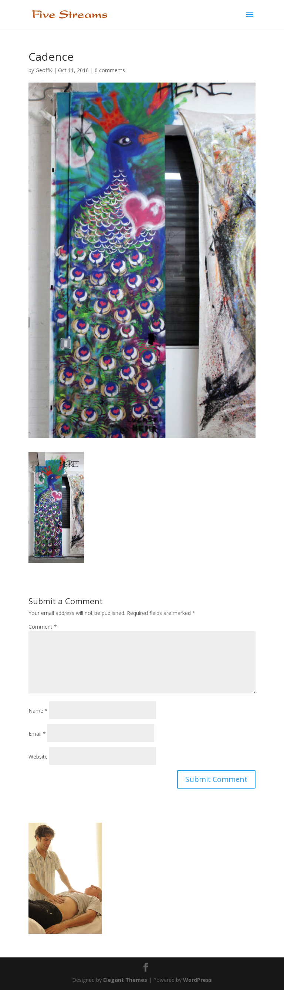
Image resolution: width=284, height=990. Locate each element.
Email (37, 733)
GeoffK (44, 70)
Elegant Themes (125, 979)
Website (38, 756)
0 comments (110, 70)
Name (38, 710)
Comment (42, 626)
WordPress (197, 979)
